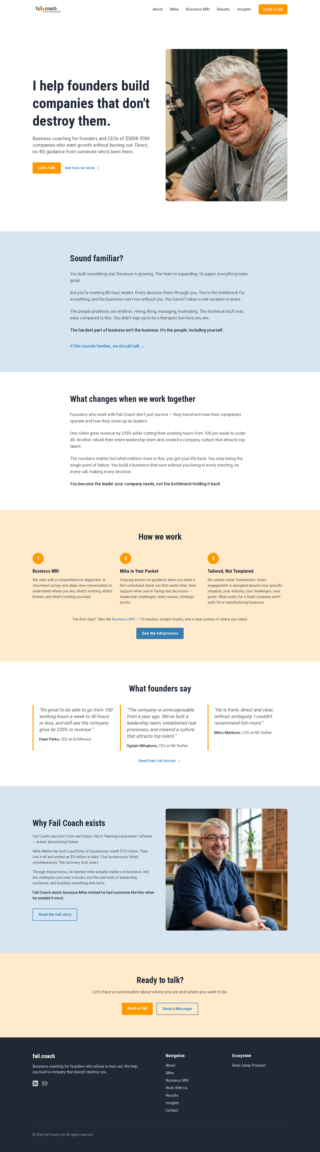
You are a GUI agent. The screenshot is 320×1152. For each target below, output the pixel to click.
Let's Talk (46, 168)
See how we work (80, 168)
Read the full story (55, 914)
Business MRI (197, 9)
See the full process (160, 633)
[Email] (45, 1083)
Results (223, 9)
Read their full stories (157, 761)
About (158, 9)
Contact (172, 1110)
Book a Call (273, 9)
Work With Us (177, 1088)
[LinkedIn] (35, 1083)
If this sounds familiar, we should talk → (107, 346)
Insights (244, 9)
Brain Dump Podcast (249, 1065)
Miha (174, 9)
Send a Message (177, 1008)
